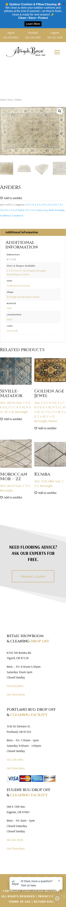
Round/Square (14, 274)
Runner (25, 274)
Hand (39, 210)
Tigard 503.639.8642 (11, 35)
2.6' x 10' (30, 204)
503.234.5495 (15, 760)
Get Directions (16, 694)
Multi (51, 210)
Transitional (17, 215)
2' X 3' (37, 204)
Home (3, 99)
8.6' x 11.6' (9, 210)
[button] (59, 111)
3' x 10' (22, 270)
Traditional (5, 215)
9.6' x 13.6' (30, 210)
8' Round (19, 210)
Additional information (21, 232)
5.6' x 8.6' (52, 204)
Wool (9, 308)
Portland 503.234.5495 (33, 35)
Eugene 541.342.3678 (54, 35)
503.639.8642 (15, 686)
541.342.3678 (15, 840)
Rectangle (59, 210)
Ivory (10, 99)
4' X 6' (44, 204)
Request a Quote (33, 576)
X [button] (64, 3)
